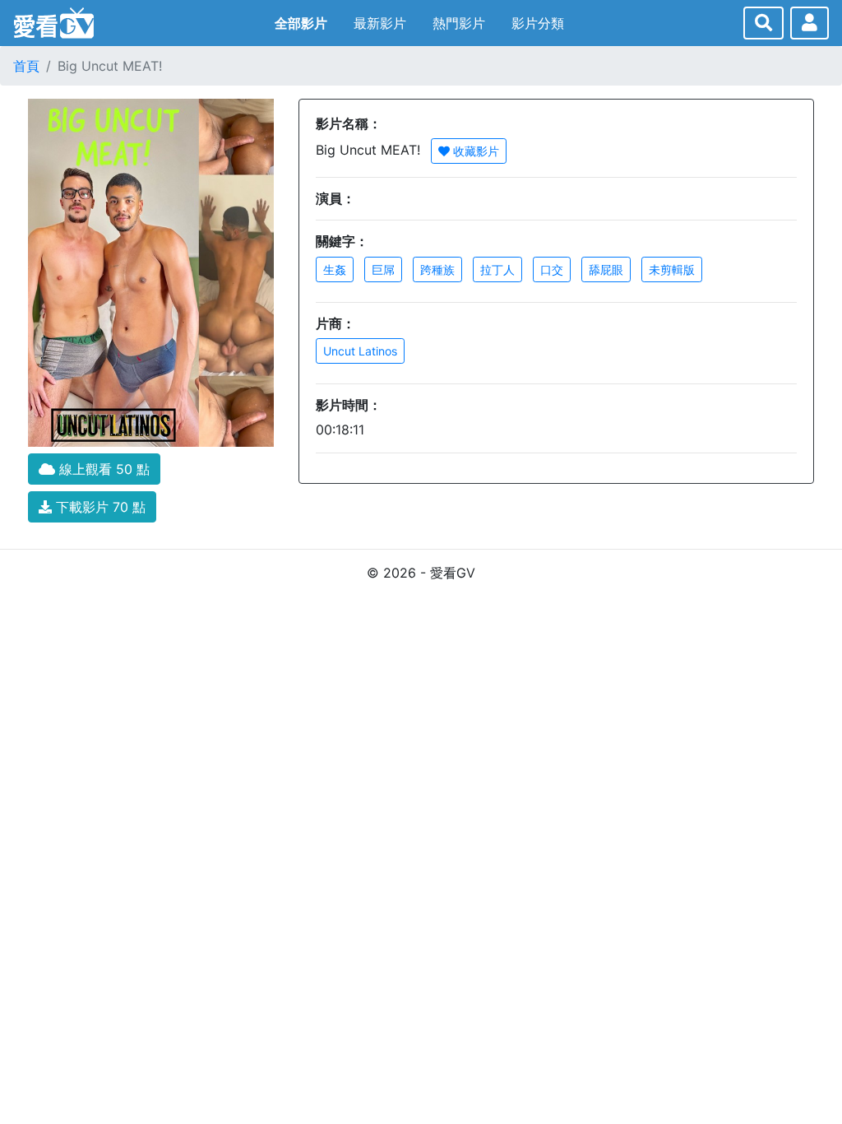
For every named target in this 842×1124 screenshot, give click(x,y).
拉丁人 (497, 269)
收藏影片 (474, 151)
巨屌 (383, 269)
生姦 (334, 269)
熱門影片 (459, 23)
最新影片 (380, 23)
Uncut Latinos (360, 351)
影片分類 (537, 23)
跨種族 (437, 269)
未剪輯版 (672, 269)
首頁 (26, 66)
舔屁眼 (606, 269)
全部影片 (301, 23)
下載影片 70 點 (99, 507)
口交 (551, 269)
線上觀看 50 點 (102, 469)
